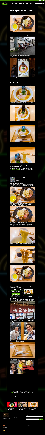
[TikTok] (43, 0)
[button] (43, 3)
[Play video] (22, 367)
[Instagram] (40, 0)
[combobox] (38, 3)
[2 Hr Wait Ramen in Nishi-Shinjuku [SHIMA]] (33, 404)
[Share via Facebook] (10, 396)
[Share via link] (15, 396)
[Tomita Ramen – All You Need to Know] (22, 404)
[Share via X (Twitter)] (12, 396)
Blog (14, 413)
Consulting (15, 417)
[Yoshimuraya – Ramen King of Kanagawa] (12, 404)
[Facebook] (28, 425)
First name (27, 415)
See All (37, 400)
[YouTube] (39, 0)
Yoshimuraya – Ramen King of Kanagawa (11, 409)
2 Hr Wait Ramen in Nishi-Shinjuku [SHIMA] (33, 409)
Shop (14, 419)
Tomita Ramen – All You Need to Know (22, 409)
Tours (15, 415)
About (15, 421)
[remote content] (22, 382)
